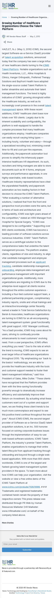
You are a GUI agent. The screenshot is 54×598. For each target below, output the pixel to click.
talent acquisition (14, 57)
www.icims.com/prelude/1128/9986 (21, 487)
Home (4, 17)
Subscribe (27, 550)
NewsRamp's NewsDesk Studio (39, 591)
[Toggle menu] (49, 6)
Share (9, 42)
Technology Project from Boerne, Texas (30, 593)
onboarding (8, 270)
